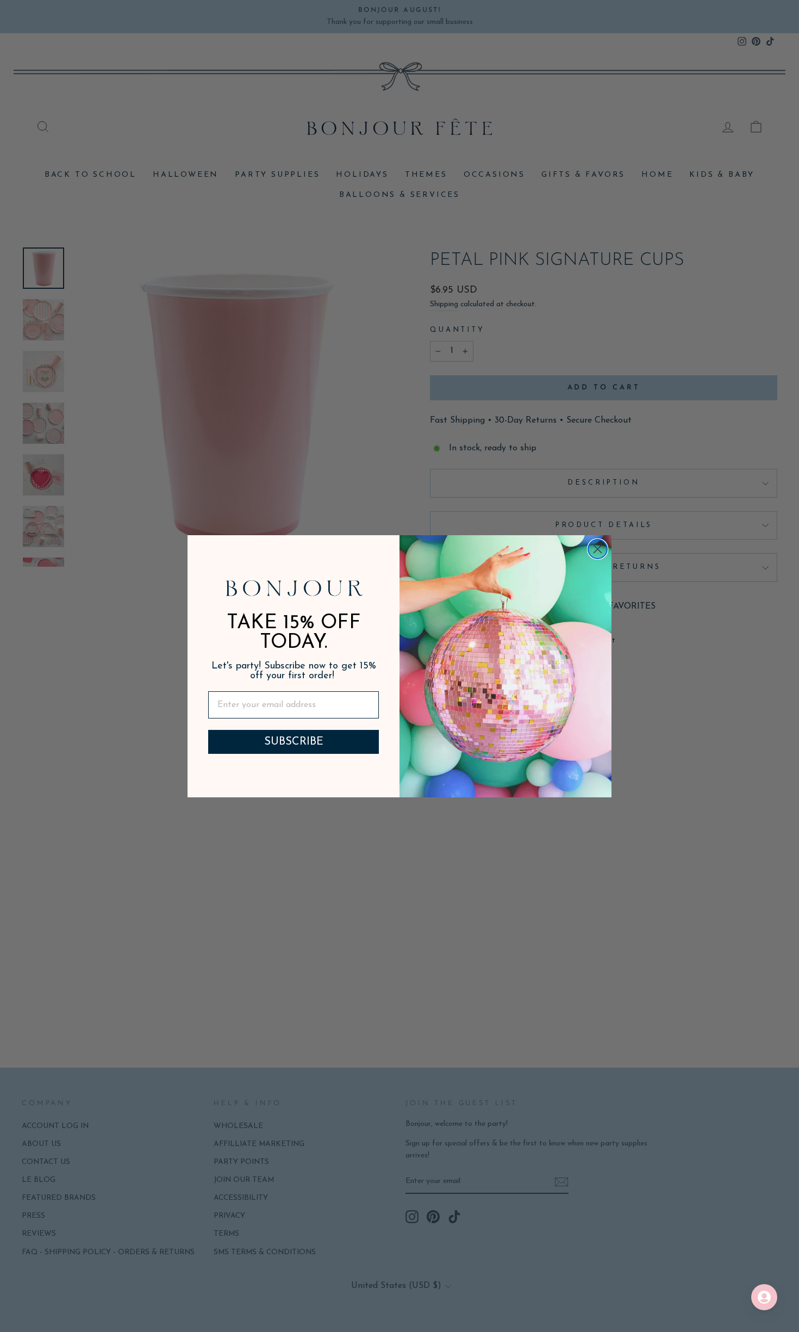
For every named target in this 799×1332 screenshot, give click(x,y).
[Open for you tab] (764, 1297)
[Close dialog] (597, 549)
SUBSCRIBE (293, 741)
